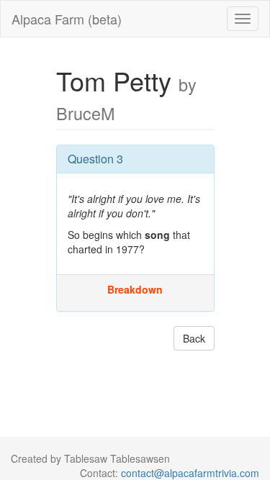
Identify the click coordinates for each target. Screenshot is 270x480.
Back (194, 338)
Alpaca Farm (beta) (67, 18)
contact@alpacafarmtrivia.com (190, 473)
